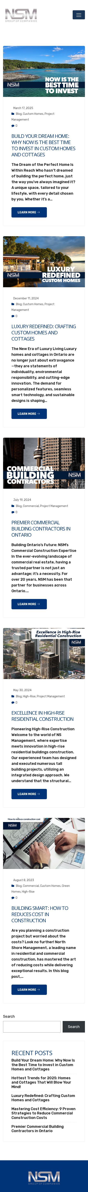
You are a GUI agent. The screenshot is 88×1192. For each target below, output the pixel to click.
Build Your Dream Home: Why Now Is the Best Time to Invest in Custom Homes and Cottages (43, 145)
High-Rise (29, 696)
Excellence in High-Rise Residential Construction (42, 715)
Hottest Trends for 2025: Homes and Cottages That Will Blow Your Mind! (41, 1082)
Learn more (27, 212)
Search (9, 1016)
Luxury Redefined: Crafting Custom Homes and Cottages (43, 332)
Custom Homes (33, 114)
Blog (19, 114)
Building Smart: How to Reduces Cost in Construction (39, 914)
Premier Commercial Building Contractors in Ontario (40, 528)
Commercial (31, 506)
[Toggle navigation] (79, 14)
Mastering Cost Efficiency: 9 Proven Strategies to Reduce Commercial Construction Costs (43, 1113)
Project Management (54, 506)
